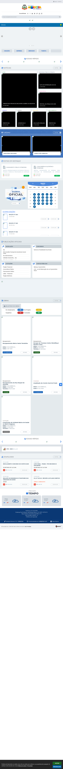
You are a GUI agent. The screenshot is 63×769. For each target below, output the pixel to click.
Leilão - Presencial (7, 273)
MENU (4, 24)
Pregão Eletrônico (7, 276)
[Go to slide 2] (30, 45)
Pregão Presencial (7, 267)
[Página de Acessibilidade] (42, 14)
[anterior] (33, 183)
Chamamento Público (8, 271)
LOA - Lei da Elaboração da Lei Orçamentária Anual (45, 270)
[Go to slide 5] (33, 45)
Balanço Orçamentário (39, 267)
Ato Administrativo (8, 255)
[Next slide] (61, 36)
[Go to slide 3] (31, 45)
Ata (4, 250)
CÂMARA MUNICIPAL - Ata (10, 258)
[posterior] (53, 183)
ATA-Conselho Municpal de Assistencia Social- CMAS (14, 252)
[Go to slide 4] (32, 45)
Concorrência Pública (8, 269)
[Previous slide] (2, 36)
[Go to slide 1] (29, 45)
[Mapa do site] (39, 14)
